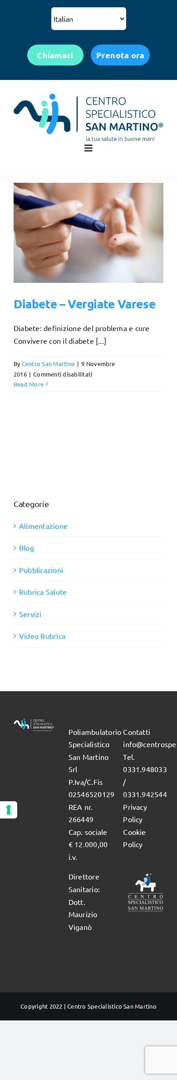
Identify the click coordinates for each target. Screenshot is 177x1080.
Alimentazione (43, 525)
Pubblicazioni (41, 569)
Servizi (30, 613)
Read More (29, 384)
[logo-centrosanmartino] (88, 97)
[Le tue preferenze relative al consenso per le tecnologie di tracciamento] (8, 810)
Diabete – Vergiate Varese (84, 303)
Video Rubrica (42, 635)
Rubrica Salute (43, 591)
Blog (26, 547)
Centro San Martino (48, 363)
